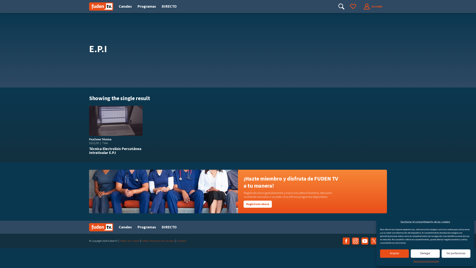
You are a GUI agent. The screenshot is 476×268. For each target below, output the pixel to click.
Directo (169, 6)
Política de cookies (129, 241)
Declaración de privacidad (426, 261)
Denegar (425, 253)
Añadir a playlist (138, 110)
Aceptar (394, 253)
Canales (125, 6)
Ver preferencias (456, 253)
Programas (146, 6)
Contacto (182, 241)
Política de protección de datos (158, 241)
